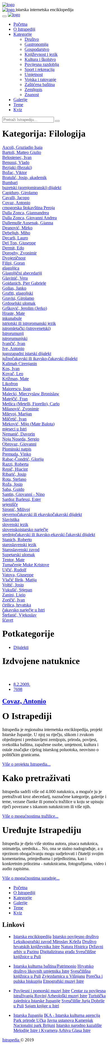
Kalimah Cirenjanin (19, 363)
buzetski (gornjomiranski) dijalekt (31, 187)
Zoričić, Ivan (13, 600)
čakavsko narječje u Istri (23, 610)
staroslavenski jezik (19, 544)
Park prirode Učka (29, 1020)
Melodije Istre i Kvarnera (35, 1030)
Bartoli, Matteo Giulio (21, 152)
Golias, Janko (14, 288)
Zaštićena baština (40, 84)
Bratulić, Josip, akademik (24, 177)
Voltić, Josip (13, 584)
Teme (18, 104)
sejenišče (10, 504)
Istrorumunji (13, 333)
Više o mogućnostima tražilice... (30, 816)
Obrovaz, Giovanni (19, 444)
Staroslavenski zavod (20, 549)
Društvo (32, 39)
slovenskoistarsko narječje (25, 529)
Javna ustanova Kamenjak (70, 1020)
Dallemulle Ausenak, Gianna (27, 222)
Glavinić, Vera (15, 278)
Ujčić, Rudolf (14, 569)
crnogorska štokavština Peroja (28, 207)
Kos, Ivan (11, 368)
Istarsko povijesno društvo (76, 936)
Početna (20, 24)
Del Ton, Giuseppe (19, 243)
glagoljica (10, 268)
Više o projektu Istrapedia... (26, 764)
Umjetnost (34, 74)
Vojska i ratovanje (40, 79)
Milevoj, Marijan (17, 413)
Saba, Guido (13, 489)
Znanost (32, 94)
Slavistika (10, 519)
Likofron (10, 383)
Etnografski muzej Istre (63, 981)
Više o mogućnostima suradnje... (31, 878)
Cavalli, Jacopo (15, 197)
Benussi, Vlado (15, 162)
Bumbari (10, 182)
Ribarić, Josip (14, 474)
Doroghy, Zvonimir (19, 253)
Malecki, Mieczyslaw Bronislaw (30, 393)
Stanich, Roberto (17, 539)
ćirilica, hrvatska (16, 605)
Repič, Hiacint (15, 469)
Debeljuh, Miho (16, 232)
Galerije (20, 99)
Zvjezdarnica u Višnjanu (63, 976)
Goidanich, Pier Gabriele (24, 283)
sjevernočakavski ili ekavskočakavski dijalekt (42, 514)
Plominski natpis (16, 449)
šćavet (7, 620)
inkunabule (12, 318)
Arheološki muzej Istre (67, 995)
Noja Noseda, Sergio (20, 439)
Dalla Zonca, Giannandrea (25, 212)
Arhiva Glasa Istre (74, 1030)
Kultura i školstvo (40, 59)
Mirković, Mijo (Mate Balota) (28, 424)
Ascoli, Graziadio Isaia (22, 147)
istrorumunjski (14, 338)
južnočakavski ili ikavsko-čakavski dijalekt (39, 358)
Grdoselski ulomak (18, 303)
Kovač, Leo (12, 373)
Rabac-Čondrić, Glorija (23, 459)
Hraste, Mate (13, 313)
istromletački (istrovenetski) (26, 328)
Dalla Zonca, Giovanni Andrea (29, 217)
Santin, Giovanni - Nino (23, 494)
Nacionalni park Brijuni (34, 1025)
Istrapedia (11, 1040)
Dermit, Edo (13, 248)
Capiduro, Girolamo (20, 192)
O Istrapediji (24, 29)
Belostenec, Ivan (17, 157)
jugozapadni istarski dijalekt (26, 353)
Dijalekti (21, 647)
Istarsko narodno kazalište (79, 1025)
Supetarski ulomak (18, 554)
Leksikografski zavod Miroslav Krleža (47, 941)
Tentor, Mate (13, 559)
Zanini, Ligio (13, 594)
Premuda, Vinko (16, 454)
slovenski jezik (15, 524)
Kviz (17, 109)
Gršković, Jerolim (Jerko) (24, 308)
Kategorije (22, 34)
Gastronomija (36, 44)
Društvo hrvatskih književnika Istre (54, 944)
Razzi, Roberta (15, 464)
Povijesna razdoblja (42, 64)
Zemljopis (33, 89)
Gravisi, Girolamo (18, 298)
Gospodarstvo (37, 49)
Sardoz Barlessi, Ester (21, 499)
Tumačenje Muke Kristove (25, 564)
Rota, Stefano (14, 479)
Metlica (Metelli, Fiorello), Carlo (31, 403)
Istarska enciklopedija (32, 936)
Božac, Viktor (14, 172)
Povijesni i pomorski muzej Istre (41, 990)
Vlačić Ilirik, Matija (19, 579)
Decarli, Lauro (15, 237)
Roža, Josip (12, 484)
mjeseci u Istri (14, 429)
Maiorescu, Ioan (16, 388)
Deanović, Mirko (17, 227)
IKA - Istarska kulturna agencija (72, 1015)
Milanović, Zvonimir (20, 408)
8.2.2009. (21, 684)
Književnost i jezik (41, 54)
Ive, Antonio (13, 348)
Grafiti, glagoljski (17, 293)
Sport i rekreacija (39, 69)
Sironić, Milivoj (16, 509)
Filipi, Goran (13, 263)
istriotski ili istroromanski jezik (29, 323)
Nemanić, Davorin (18, 434)
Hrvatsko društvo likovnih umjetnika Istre (53, 969)
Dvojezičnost (13, 258)
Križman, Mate (15, 378)
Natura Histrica (74, 946)
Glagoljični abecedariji (22, 273)
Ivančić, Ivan (13, 343)
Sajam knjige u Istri (42, 1005)
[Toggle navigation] (4, 16)
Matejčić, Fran (15, 398)
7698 (17, 689)
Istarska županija (28, 1015)
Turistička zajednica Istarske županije (59, 998)
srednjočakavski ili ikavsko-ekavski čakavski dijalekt (48, 534)
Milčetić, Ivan (14, 419)
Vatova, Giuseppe (18, 574)
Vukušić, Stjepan (17, 589)
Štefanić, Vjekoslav (19, 615)
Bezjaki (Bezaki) (17, 167)
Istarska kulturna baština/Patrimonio (44, 966)
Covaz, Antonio (16, 202)
